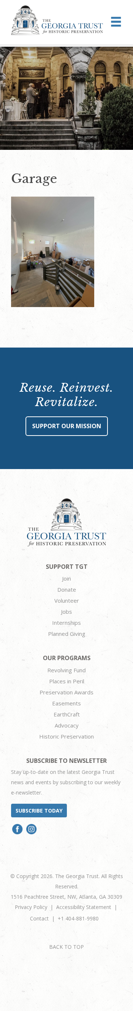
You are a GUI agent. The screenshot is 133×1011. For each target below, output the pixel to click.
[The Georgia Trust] (57, 20)
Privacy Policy (31, 906)
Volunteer (66, 600)
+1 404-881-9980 (78, 918)
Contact (39, 918)
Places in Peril (66, 681)
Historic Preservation (66, 736)
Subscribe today (39, 810)
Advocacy (67, 725)
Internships (66, 622)
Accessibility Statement (83, 906)
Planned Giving (66, 633)
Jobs (66, 611)
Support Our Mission (66, 426)
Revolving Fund (66, 670)
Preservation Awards (66, 692)
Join (66, 578)
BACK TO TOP (66, 946)
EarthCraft (67, 714)
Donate (66, 589)
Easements (66, 703)
